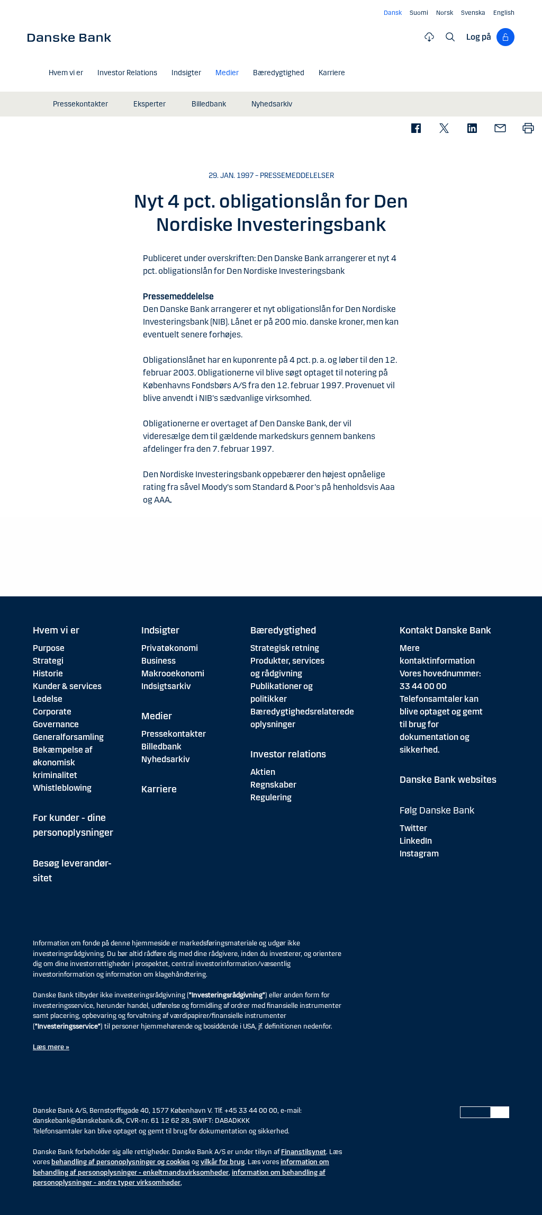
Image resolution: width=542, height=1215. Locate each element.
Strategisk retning (284, 648)
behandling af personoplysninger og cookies (120, 1162)
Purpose (49, 648)
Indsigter (160, 630)
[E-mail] (500, 129)
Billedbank (161, 746)
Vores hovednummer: (440, 673)
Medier (156, 716)
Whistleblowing (62, 788)
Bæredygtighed (283, 630)
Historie (48, 673)
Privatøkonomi (169, 648)
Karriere (159, 789)
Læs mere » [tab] (51, 1047)
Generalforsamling (68, 737)
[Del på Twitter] (444, 129)
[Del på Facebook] (416, 129)
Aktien (262, 772)
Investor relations (288, 754)
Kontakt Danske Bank (445, 630)
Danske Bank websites (448, 779)
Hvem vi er (56, 630)
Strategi (48, 661)
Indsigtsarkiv (166, 686)
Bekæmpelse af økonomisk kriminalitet (63, 762)
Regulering (271, 797)
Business (158, 661)
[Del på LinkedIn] (472, 129)
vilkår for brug (223, 1162)
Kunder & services (67, 686)
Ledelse (47, 699)
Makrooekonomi (172, 673)
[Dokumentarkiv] (429, 37)
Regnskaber (273, 785)
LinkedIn (416, 841)
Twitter (413, 828)
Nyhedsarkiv (165, 759)
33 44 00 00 (423, 686)
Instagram (419, 853)
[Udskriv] (528, 129)
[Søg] (450, 37)
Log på (478, 37)
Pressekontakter (173, 734)
